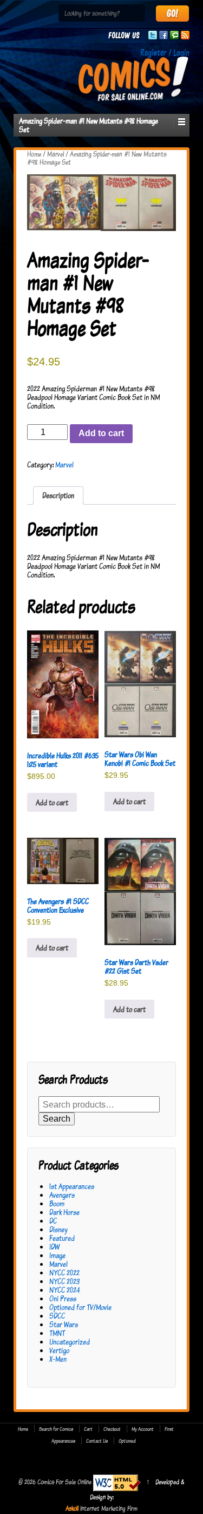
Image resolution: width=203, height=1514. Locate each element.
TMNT (57, 1333)
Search (56, 1118)
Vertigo (59, 1350)
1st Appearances (71, 1186)
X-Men (58, 1358)
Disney (58, 1229)
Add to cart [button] (52, 802)
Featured (62, 1238)
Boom (56, 1203)
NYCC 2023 (64, 1281)
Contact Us (97, 1440)
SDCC (57, 1315)
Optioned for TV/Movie (80, 1307)
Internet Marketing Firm (108, 1508)
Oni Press (62, 1298)
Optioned (127, 1440)
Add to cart (101, 433)
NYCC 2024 (64, 1289)
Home (34, 154)
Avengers (62, 1194)
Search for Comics (56, 1428)
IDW (54, 1246)
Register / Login (164, 52)
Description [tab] (58, 495)
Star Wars (63, 1324)
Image (57, 1255)
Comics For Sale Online (64, 1481)
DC (53, 1220)
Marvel (55, 154)
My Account (143, 1428)
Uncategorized (69, 1341)
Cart (88, 1428)
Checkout (112, 1428)
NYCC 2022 (64, 1272)
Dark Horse (64, 1212)
